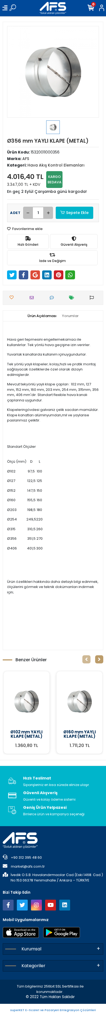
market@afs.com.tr (28, 866)
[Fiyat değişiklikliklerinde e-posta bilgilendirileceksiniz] (73, 297)
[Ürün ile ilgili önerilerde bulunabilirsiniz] (93, 297)
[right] (99, 659)
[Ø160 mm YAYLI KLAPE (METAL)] (79, 701)
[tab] (42, 316)
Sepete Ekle (77, 212)
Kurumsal (31, 949)
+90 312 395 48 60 (26, 857)
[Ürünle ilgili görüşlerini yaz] (53, 297)
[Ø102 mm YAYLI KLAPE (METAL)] (26, 701)
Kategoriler (33, 966)
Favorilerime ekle (27, 228)
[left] (86, 659)
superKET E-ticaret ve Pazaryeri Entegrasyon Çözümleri (53, 1010)
